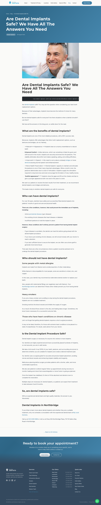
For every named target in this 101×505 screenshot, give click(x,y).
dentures (28, 162)
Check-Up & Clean (33, 472)
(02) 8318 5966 (33, 419)
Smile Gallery (54, 3)
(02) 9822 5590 (69, 484)
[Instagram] (9, 480)
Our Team (77, 475)
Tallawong (54, 486)
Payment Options (79, 478)
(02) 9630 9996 (69, 476)
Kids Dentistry (32, 486)
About (25, 3)
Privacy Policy (92, 502)
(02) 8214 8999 (69, 482)
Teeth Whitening (33, 475)
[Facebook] (7, 480)
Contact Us (56, 455)
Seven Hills (54, 480)
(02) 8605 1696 (69, 480)
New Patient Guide (79, 486)
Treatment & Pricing (35, 3)
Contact (74, 3)
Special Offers (62, 3)
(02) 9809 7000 (68, 472)
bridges (68, 160)
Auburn (54, 482)
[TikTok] (15, 480)
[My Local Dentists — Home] (14, 2)
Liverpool (54, 484)
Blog (69, 3)
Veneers (31, 481)
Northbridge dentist (28, 286)
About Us (77, 472)
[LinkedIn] (12, 480)
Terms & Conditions (83, 502)
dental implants (30, 104)
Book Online (87, 3)
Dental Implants (33, 483)
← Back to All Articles (50, 432)
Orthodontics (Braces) (34, 478)
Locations (46, 3)
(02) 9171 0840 (69, 474)
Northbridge (55, 478)
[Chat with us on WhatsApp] (97, 501)
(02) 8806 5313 (69, 486)
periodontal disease (35, 214)
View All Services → (34, 491)
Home (7, 13)
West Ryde (54, 472)
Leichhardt (54, 474)
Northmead (54, 476)
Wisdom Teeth (32, 489)
